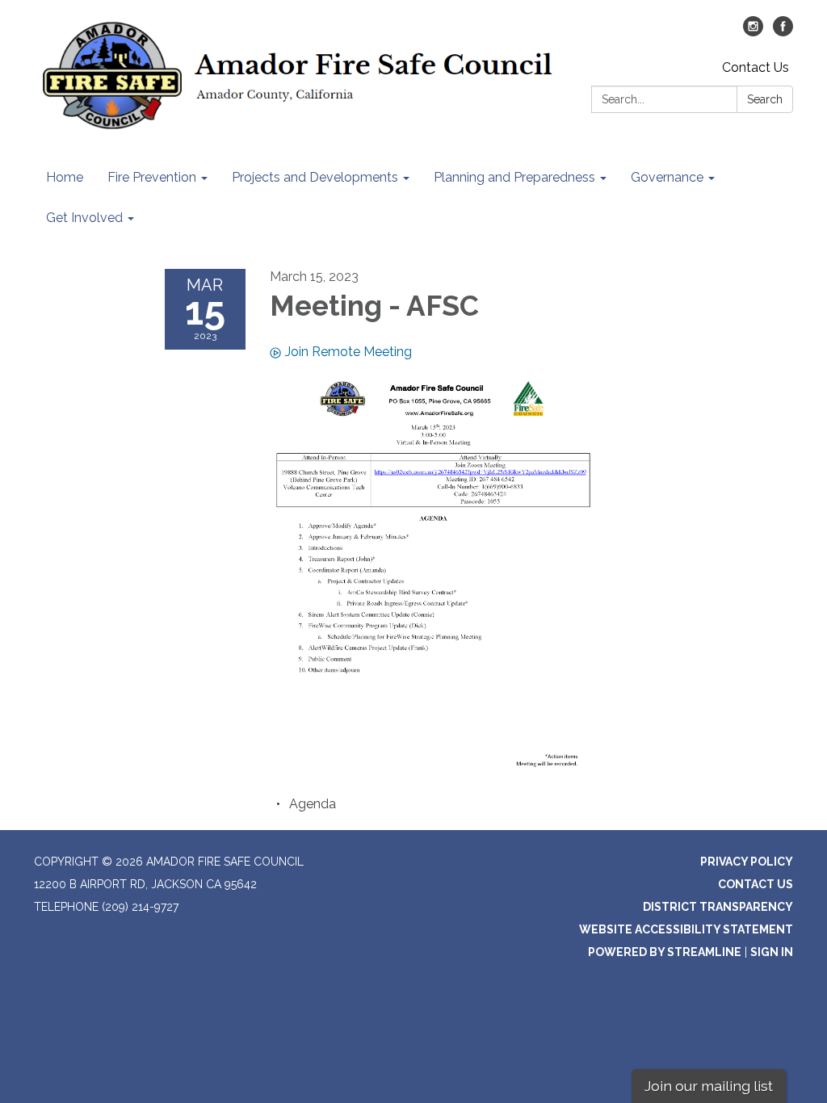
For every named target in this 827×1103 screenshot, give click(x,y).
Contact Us (755, 67)
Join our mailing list (708, 1085)
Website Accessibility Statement (686, 929)
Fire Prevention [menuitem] (151, 177)
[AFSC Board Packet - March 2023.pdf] (434, 574)
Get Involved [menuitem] (84, 217)
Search (765, 99)
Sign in (771, 952)
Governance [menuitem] (667, 177)
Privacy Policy (746, 861)
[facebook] (783, 32)
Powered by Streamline (664, 952)
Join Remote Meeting (348, 351)
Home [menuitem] (64, 177)
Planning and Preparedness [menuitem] (514, 177)
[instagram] (753, 32)
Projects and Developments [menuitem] (315, 177)
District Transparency (718, 906)
